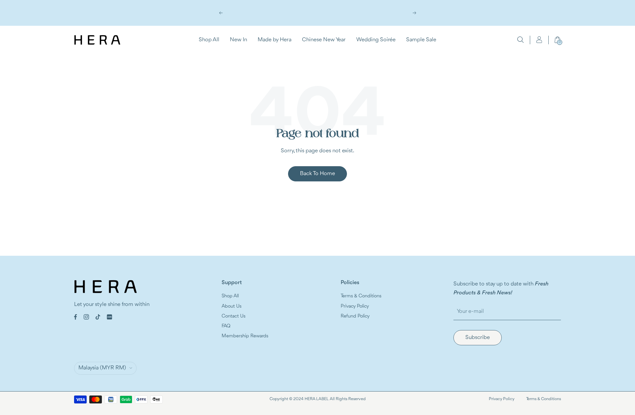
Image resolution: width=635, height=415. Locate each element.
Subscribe (477, 337)
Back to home (317, 173)
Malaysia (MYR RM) (102, 368)
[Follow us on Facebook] (75, 317)
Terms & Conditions (361, 296)
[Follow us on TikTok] (98, 317)
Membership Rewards (245, 336)
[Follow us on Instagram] (86, 317)
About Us (231, 306)
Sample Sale (421, 39)
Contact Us (233, 316)
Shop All (209, 39)
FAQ (226, 326)
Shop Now (317, 17)
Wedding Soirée (376, 39)
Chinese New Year (324, 39)
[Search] (520, 39)
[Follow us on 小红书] (109, 317)
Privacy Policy (355, 306)
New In (238, 39)
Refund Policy (355, 316)
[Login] (539, 39)
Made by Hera (274, 39)
